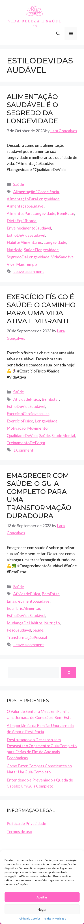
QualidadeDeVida (22, 435)
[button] (58, 33)
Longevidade (54, 242)
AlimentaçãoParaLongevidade (33, 198)
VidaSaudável (63, 256)
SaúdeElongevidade (41, 249)
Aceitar (42, 897)
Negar (42, 909)
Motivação (16, 428)
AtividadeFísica (26, 399)
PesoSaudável (19, 630)
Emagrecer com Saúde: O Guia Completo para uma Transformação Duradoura (39, 495)
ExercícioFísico (20, 420)
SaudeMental (63, 435)
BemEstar (65, 213)
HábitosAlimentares (24, 242)
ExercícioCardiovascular (28, 413)
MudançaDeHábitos (25, 622)
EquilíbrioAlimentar (23, 608)
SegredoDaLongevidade (28, 256)
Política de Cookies (29, 918)
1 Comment (23, 450)
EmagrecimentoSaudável (28, 601)
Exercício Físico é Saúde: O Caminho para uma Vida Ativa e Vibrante (41, 309)
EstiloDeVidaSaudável (26, 235)
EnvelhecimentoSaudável (29, 227)
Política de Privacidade (26, 823)
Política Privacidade (54, 918)
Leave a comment (28, 271)
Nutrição (14, 249)
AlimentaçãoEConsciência (36, 191)
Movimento (37, 428)
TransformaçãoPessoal (27, 637)
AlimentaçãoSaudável (25, 205)
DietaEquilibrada (21, 220)
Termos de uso (19, 831)
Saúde (18, 184)
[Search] (68, 672)
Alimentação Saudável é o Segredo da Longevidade (32, 109)
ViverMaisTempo (22, 264)
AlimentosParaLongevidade (31, 213)
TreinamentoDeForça (26, 442)
